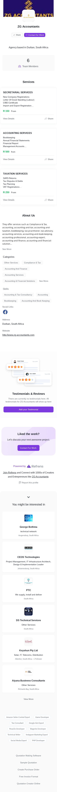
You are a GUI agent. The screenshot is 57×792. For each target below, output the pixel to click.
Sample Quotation (28, 762)
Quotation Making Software (28, 755)
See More (6, 249)
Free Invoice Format (28, 776)
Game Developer (42, 717)
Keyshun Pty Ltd (28, 650)
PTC (28, 590)
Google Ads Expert (36, 723)
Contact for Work (36, 35)
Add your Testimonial (28, 409)
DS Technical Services (28, 620)
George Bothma (28, 527)
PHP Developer (38, 741)
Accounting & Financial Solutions (20, 281)
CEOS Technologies (28, 557)
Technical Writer (14, 735)
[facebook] (5, 312)
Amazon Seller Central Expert (18, 717)
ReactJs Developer (17, 729)
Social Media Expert (19, 741)
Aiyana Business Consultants (28, 680)
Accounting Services (14, 275)
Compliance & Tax (32, 262)
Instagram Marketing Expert (37, 735)
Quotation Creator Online (28, 783)
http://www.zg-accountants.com (18, 335)
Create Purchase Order (28, 769)
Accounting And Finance (16, 269)
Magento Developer (38, 729)
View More (28, 699)
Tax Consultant (17, 723)
